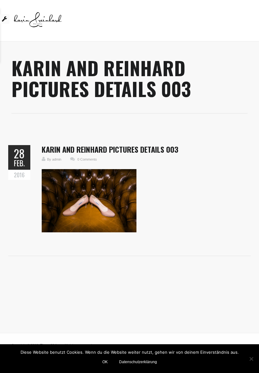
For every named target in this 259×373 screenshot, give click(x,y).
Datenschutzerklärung (138, 362)
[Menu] (247, 22)
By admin (54, 159)
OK (105, 362)
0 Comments (87, 159)
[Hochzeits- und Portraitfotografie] (37, 22)
